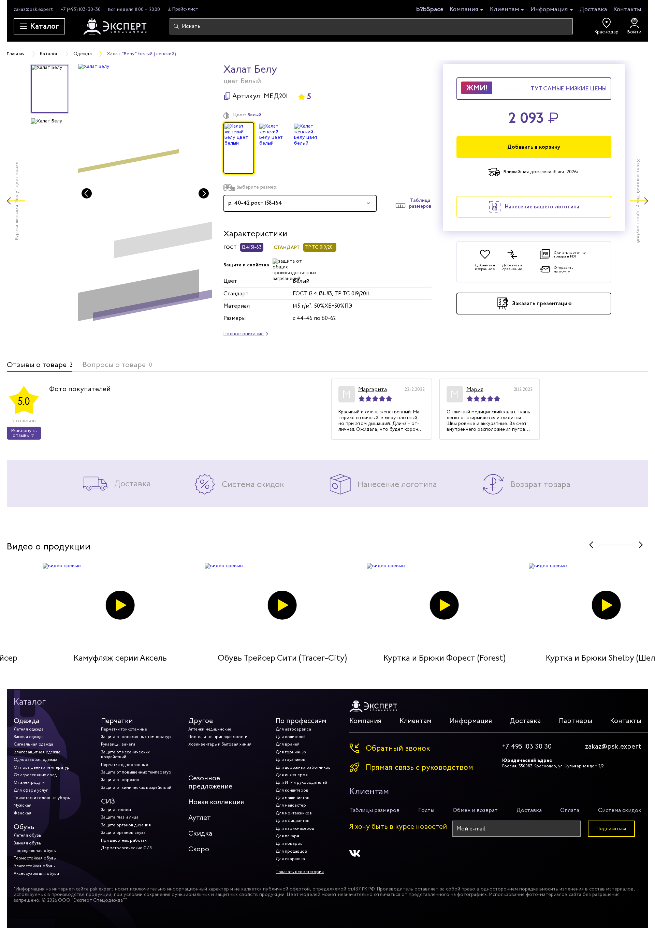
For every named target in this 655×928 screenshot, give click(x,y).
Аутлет (199, 817)
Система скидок (619, 810)
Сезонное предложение (210, 782)
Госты (426, 810)
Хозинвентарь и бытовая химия (219, 744)
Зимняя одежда (29, 736)
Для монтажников (294, 813)
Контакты (627, 9)
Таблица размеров (420, 203)
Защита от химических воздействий (136, 787)
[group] (145, 196)
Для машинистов (292, 797)
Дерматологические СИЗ (126, 848)
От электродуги (29, 782)
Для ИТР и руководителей (301, 782)
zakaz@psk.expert (33, 9)
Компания (464, 9)
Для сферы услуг (31, 790)
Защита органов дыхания (126, 825)
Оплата (569, 810)
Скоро (198, 849)
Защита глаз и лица (120, 817)
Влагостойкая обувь (34, 866)
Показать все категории (300, 872)
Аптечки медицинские (209, 729)
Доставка (593, 9)
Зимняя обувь (27, 843)
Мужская (22, 805)
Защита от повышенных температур (136, 772)
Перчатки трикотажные (124, 729)
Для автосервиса (293, 729)
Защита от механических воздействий (125, 754)
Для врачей (288, 744)
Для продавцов (291, 851)
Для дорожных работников (303, 767)
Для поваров (289, 843)
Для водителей (291, 736)
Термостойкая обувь (35, 858)
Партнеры (575, 720)
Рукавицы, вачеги (118, 744)
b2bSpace (429, 9)
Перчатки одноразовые (124, 764)
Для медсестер (291, 805)
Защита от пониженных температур (136, 736)
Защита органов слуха (123, 832)
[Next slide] (204, 193)
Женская (22, 813)
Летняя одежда (29, 729)
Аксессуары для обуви (36, 873)
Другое (200, 720)
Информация (549, 9)
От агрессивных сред (35, 775)
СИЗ (108, 801)
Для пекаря (287, 836)
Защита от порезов (120, 779)
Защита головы (116, 809)
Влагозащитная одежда (37, 752)
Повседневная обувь (35, 850)
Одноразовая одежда (35, 759)
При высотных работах (124, 840)
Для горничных (291, 752)
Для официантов (292, 820)
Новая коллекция (216, 802)
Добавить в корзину (534, 147)
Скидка (200, 833)
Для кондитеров (292, 790)
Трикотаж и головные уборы (42, 797)
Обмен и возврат (475, 810)
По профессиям (301, 720)
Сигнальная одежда (33, 744)
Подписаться (611, 828)
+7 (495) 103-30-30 (81, 9)
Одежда (26, 720)
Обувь (24, 826)
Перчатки (117, 720)
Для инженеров (292, 775)
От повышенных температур (42, 767)
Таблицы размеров (374, 810)
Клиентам (504, 9)
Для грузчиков (290, 759)
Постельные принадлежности (217, 736)
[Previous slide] (87, 193)
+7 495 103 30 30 (527, 746)
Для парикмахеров (295, 828)
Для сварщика (290, 858)
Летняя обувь (27, 835)
